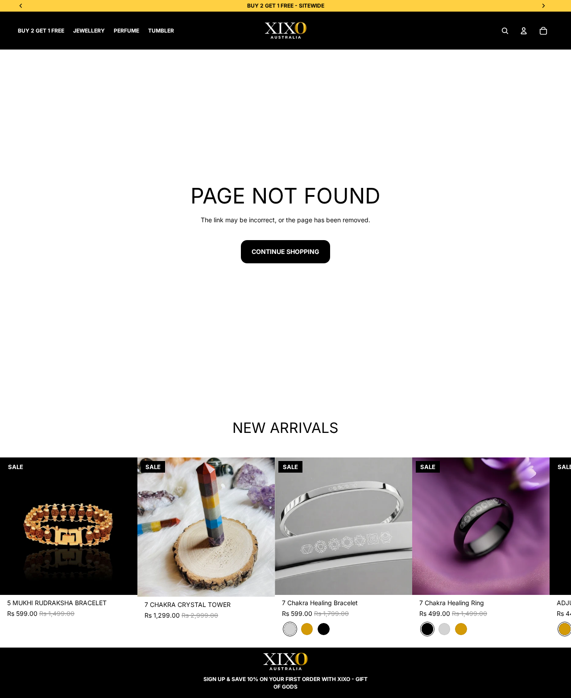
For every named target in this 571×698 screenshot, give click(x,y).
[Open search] (505, 31)
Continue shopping (285, 251)
